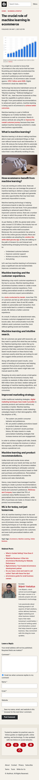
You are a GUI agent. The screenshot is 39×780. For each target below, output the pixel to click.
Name (4, 682)
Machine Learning (24, 539)
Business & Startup (15, 11)
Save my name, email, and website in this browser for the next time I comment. (19, 711)
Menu (35, 4)
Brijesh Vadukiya (27, 586)
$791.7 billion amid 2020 (16, 81)
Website (5, 700)
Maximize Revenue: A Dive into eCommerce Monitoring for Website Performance (19, 561)
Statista (10, 62)
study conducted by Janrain (15, 297)
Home (4, 11)
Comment (6, 655)
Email (4, 691)
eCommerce (13, 539)
